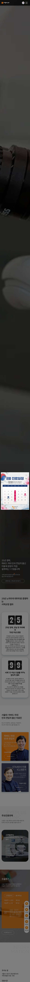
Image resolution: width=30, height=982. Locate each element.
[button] (23, 3)
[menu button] (26, 2)
